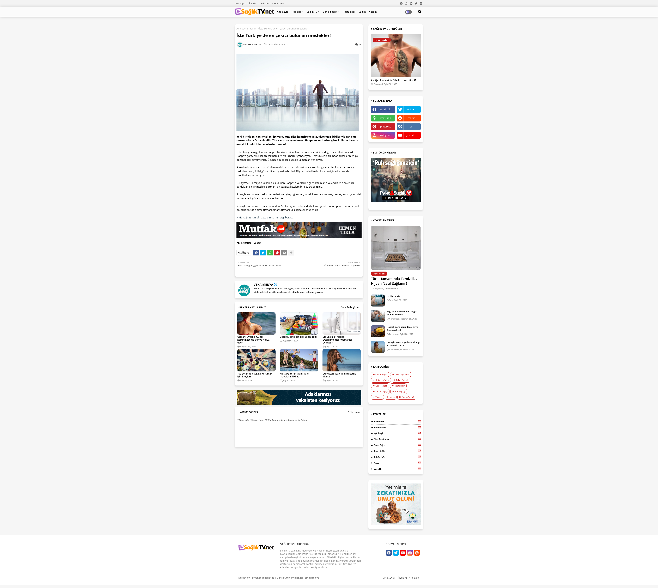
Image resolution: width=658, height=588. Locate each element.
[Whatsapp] (270, 252)
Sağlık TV (312, 11)
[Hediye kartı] (378, 301)
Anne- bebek (397, 427)
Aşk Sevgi (397, 433)
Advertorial (397, 421)
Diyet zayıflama (402, 374)
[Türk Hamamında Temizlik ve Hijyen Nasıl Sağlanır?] (396, 248)
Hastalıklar (349, 11)
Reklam (265, 3)
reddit (411, 118)
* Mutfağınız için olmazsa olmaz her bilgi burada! (265, 217)
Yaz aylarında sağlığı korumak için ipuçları (254, 375)
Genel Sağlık (330, 11)
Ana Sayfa (240, 3)
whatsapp (385, 118)
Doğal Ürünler (382, 380)
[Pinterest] (277, 252)
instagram (385, 135)
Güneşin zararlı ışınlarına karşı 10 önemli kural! (403, 344)
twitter (411, 109)
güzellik (397, 468)
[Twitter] (263, 252)
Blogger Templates (263, 577)
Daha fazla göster (350, 307)
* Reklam (414, 577)
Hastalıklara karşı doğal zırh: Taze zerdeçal (402, 328)
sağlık (392, 397)
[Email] (284, 252)
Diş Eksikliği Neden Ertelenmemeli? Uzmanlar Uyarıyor (337, 339)
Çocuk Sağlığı (408, 397)
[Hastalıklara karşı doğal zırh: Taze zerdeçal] (378, 331)
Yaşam (373, 11)
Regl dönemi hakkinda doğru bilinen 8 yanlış (402, 313)
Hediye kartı (393, 296)
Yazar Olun (278, 3)
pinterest (385, 126)
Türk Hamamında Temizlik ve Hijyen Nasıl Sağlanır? (395, 281)
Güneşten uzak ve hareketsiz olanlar (339, 375)
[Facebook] (256, 252)
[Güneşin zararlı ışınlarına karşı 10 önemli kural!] (378, 347)
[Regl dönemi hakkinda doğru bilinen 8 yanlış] (378, 316)
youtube (411, 135)
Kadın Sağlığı (381, 391)
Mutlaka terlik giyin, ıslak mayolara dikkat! (294, 375)
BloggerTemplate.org (306, 577)
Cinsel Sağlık (381, 374)
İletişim (253, 3)
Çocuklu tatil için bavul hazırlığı (298, 336)
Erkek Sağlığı (402, 380)
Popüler (296, 11)
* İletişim (401, 577)
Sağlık (362, 11)
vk (411, 126)
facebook (385, 109)
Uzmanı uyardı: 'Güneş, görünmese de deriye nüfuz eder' (253, 339)
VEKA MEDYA (263, 285)
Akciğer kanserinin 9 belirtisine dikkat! (393, 80)
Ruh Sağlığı (400, 391)
